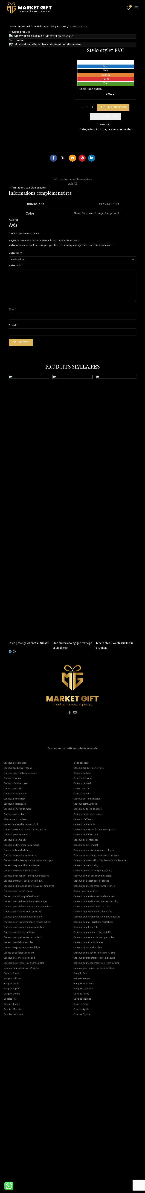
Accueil (25, 26)
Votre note (16, 253)
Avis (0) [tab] (72, 183)
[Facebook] (53, 158)
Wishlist (130, 6)
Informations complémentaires (28, 188)
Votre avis (16, 265)
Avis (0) (13, 220)
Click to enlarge (18, 143)
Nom (12, 309)
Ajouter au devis (113, 107)
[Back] (13, 26)
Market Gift (64, 748)
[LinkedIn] (91, 158)
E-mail (13, 325)
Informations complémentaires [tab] (72, 179)
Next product (17, 40)
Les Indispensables (43, 26)
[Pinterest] (82, 158)
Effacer (110, 94)
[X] (62, 158)
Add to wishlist (106, 116)
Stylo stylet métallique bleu (64, 44)
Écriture (61, 26)
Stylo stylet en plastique (58, 36)
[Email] (72, 158)
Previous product (19, 32)
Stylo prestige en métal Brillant (29, 643)
